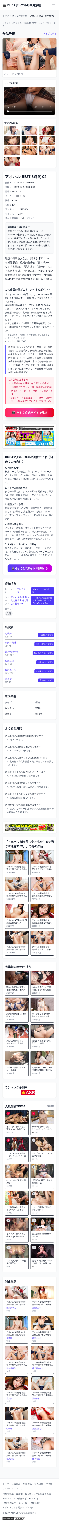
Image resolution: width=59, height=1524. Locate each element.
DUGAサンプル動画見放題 (38, 1494)
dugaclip (34, 1498)
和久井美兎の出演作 (44, 644)
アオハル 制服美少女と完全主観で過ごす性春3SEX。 (20, 600)
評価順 (49, 1483)
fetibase (7, 1498)
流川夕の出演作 (46, 680)
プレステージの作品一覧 (41, 590)
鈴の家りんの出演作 (44, 671)
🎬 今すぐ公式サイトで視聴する (29, 568)
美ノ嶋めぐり (11, 651)
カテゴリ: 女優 (19, 15)
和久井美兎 (10, 642)
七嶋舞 (8, 633)
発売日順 (38, 1483)
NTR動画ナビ (20, 1498)
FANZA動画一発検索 (13, 1494)
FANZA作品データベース (15, 1502)
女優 (8, 613)
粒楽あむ (9, 660)
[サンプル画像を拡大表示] (12, 130)
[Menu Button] (53, 5)
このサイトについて (12, 1488)
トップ (6, 15)
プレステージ (22, 590)
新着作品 (27, 1483)
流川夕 (8, 678)
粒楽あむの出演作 (45, 662)
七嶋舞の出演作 (46, 635)
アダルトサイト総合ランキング (18, 1507)
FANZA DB (35, 1502)
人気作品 (16, 1483)
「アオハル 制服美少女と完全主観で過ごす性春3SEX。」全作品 (42, 600)
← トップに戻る (48, 33)
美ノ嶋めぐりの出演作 (43, 653)
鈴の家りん (10, 669)
